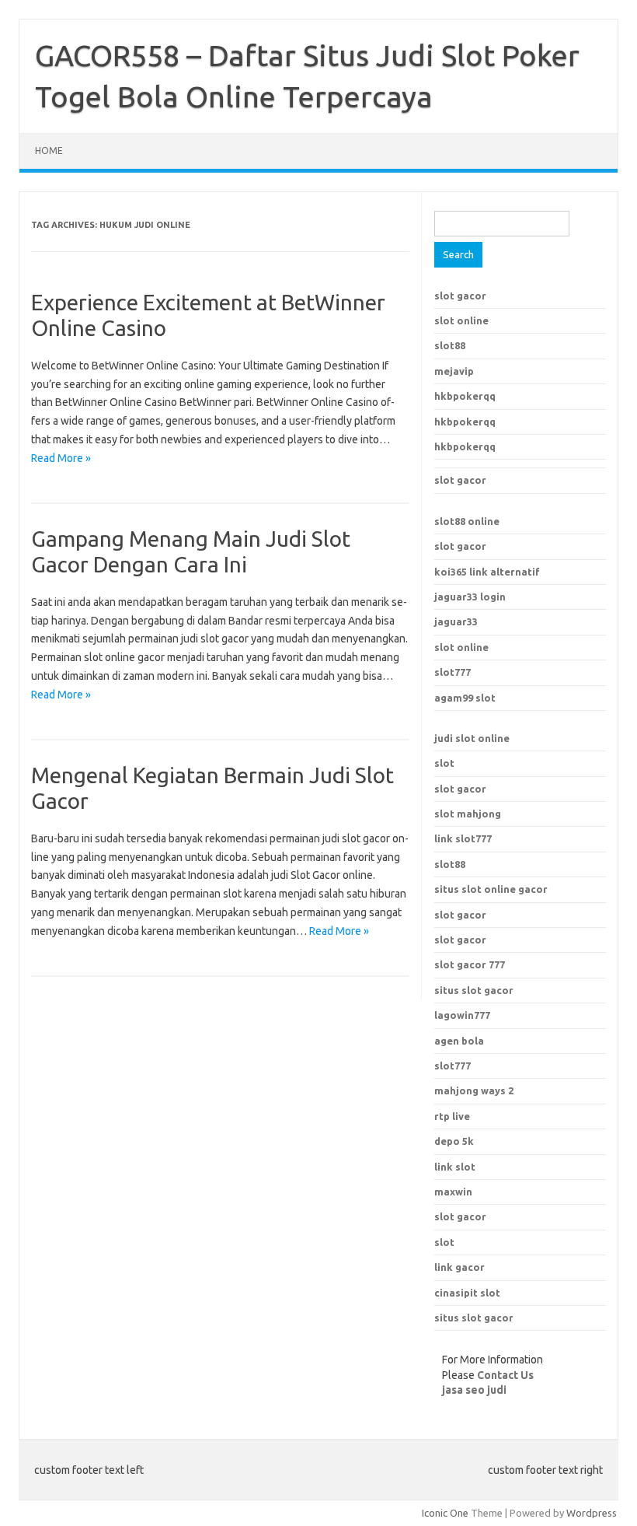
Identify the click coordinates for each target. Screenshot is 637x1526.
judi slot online (472, 738)
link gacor (459, 1267)
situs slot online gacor (491, 889)
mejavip (454, 371)
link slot (454, 1166)
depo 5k (454, 1141)
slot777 (452, 672)
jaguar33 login (470, 596)
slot (444, 763)
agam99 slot (465, 697)
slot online (461, 320)
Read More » (61, 458)
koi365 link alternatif (487, 571)
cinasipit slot (467, 1292)
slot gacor (460, 295)
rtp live (452, 1116)
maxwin (453, 1191)
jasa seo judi (474, 1390)
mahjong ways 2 (473, 1090)
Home (49, 150)
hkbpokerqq (465, 395)
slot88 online (467, 521)
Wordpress (591, 1512)
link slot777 (463, 838)
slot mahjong (467, 813)
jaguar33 (456, 621)
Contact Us (505, 1375)
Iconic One (445, 1512)
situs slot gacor (473, 990)
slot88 (449, 345)
